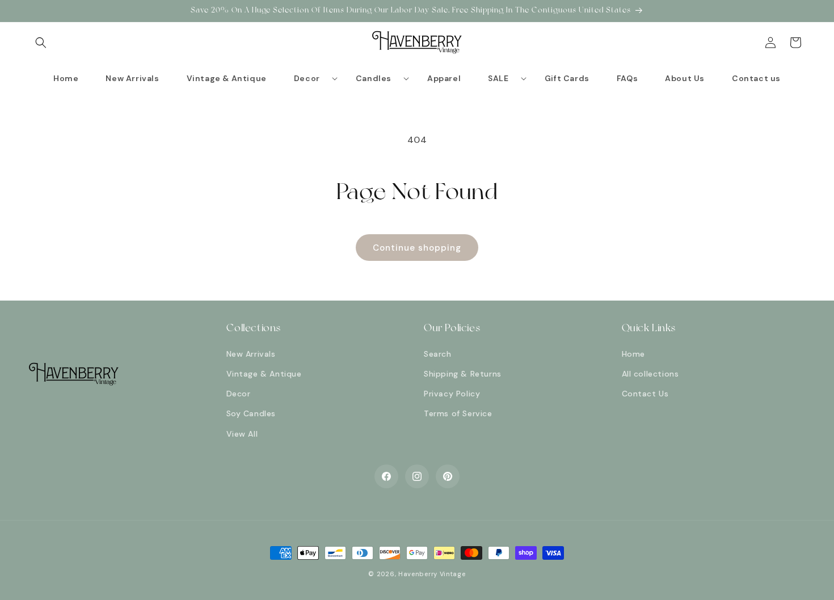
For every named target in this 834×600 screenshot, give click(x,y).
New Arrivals (251, 354)
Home (633, 354)
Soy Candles (251, 413)
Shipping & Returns (463, 374)
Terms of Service (458, 413)
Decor (238, 393)
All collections (650, 374)
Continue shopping (417, 247)
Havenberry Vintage (432, 574)
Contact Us (645, 393)
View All (242, 434)
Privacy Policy (452, 393)
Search (438, 354)
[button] (40, 42)
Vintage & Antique (264, 374)
